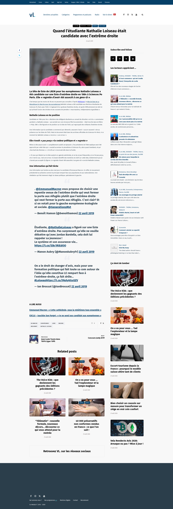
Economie (129, 189)
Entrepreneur (137, 189)
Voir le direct (109, 15)
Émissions (107, 2)
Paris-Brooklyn (132, 172)
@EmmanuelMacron (48, 189)
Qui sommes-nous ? (35, 500)
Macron (61, 323)
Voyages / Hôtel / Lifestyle (77, 2)
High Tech (59, 2)
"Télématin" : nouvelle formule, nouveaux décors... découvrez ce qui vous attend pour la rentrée (47, 427)
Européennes (45, 323)
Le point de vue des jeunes (128, 154)
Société (140, 154)
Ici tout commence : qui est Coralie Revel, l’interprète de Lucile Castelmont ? (127, 81)
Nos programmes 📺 (50, 500)
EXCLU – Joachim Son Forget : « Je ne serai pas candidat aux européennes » (65, 315)
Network (122, 210)
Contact (75, 500)
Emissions (122, 172)
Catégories (66, 15)
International (32, 2)
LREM (53, 323)
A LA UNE (76, 25)
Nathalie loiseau (46, 326)
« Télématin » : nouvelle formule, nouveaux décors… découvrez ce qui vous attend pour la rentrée (126, 101)
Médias (42, 361)
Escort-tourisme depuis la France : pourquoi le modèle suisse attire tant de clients (126, 368)
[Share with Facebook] (19, 50)
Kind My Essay (124, 248)
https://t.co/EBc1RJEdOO (50, 245)
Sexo (88, 2)
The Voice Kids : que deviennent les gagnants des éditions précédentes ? (47, 384)
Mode (94, 2)
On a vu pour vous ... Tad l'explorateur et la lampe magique (86, 382)
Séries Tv (140, 76)
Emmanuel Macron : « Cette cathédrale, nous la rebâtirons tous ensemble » (65, 310)
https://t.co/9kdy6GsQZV (62, 280)
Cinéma (81, 361)
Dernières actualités (50, 15)
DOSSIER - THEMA (86, 25)
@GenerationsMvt (59, 207)
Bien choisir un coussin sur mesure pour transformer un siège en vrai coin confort (126, 406)
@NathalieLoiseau (59, 227)
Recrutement (84, 500)
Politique (102, 25)
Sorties (66, 2)
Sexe (115, 349)
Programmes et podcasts (82, 15)
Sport (52, 2)
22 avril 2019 (86, 213)
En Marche (34, 323)
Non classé (122, 245)
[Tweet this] (19, 55)
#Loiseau (40, 280)
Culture (46, 2)
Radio (97, 15)
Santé (87, 402)
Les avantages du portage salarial (130, 195)
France (40, 2)
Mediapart (34, 326)
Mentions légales (65, 500)
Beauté (100, 2)
